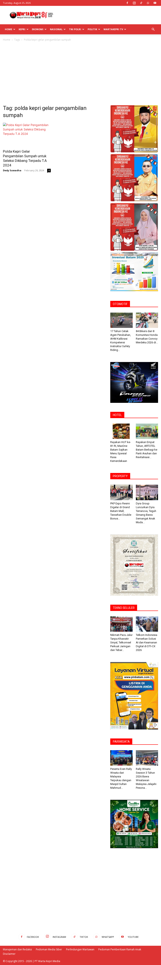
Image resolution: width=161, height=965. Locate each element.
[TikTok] (141, 3)
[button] (153, 29)
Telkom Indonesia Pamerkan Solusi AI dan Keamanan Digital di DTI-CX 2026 (146, 642)
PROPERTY (120, 476)
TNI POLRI (75, 29)
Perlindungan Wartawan (80, 949)
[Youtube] (155, 3)
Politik (92, 29)
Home (8, 29)
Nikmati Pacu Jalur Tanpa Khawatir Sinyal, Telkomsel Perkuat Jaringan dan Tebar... (121, 642)
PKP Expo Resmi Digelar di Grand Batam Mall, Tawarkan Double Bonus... (120, 511)
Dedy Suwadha (12, 170)
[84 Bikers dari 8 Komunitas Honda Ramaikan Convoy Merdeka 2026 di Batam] (147, 320)
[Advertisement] (109, 15)
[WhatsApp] (148, 3)
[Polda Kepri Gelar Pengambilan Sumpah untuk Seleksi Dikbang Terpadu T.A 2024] (27, 134)
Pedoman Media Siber (49, 949)
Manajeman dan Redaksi (17, 949)
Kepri (22, 29)
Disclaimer (9, 954)
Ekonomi (37, 29)
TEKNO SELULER (124, 607)
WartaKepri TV (113, 29)
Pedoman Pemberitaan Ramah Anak (119, 949)
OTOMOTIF (120, 304)
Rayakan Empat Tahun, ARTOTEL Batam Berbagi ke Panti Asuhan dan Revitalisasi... (146, 450)
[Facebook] (127, 3)
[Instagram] (134, 3)
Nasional (56, 29)
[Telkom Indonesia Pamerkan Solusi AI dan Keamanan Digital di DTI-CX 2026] (147, 624)
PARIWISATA (121, 741)
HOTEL (117, 415)
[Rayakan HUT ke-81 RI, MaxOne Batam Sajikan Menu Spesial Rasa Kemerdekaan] (121, 431)
